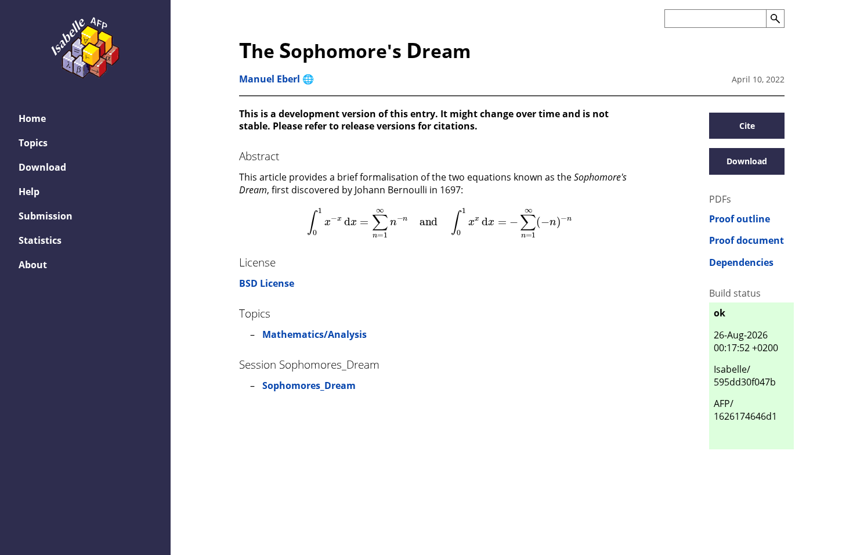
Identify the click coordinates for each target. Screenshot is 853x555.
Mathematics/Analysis (314, 334)
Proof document (746, 241)
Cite (747, 125)
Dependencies (741, 263)
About (33, 264)
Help (29, 191)
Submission (46, 216)
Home (32, 118)
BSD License (266, 283)
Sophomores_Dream (309, 385)
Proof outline (739, 219)
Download (42, 167)
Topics (33, 142)
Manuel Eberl (269, 79)
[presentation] (439, 223)
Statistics (40, 240)
